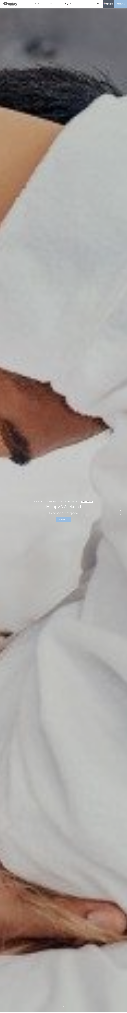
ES (98, 4)
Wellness (52, 4)
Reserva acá (64, 519)
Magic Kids (69, 4)
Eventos (60, 4)
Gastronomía (42, 4)
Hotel (34, 4)
